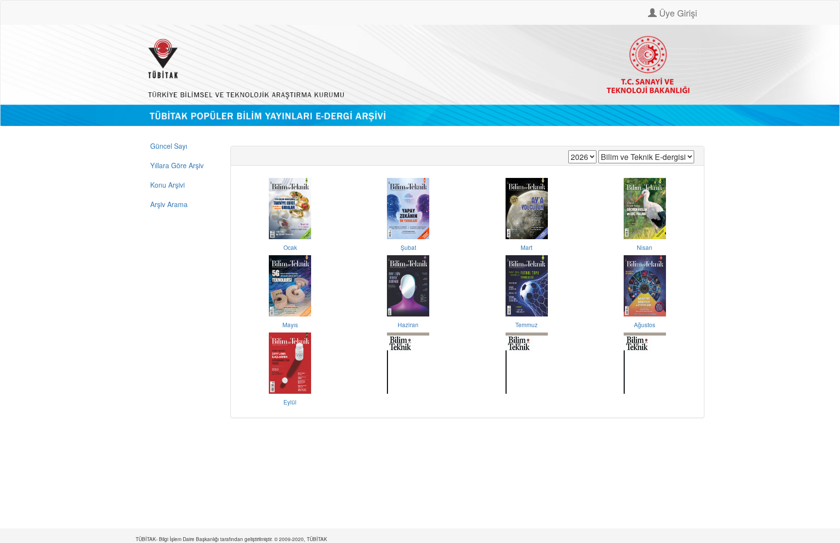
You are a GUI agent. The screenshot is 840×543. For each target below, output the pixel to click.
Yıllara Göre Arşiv (177, 165)
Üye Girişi (677, 12)
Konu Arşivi (167, 185)
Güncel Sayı (168, 146)
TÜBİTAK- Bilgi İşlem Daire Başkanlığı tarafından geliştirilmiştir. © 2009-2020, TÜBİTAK (231, 539)
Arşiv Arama (169, 204)
